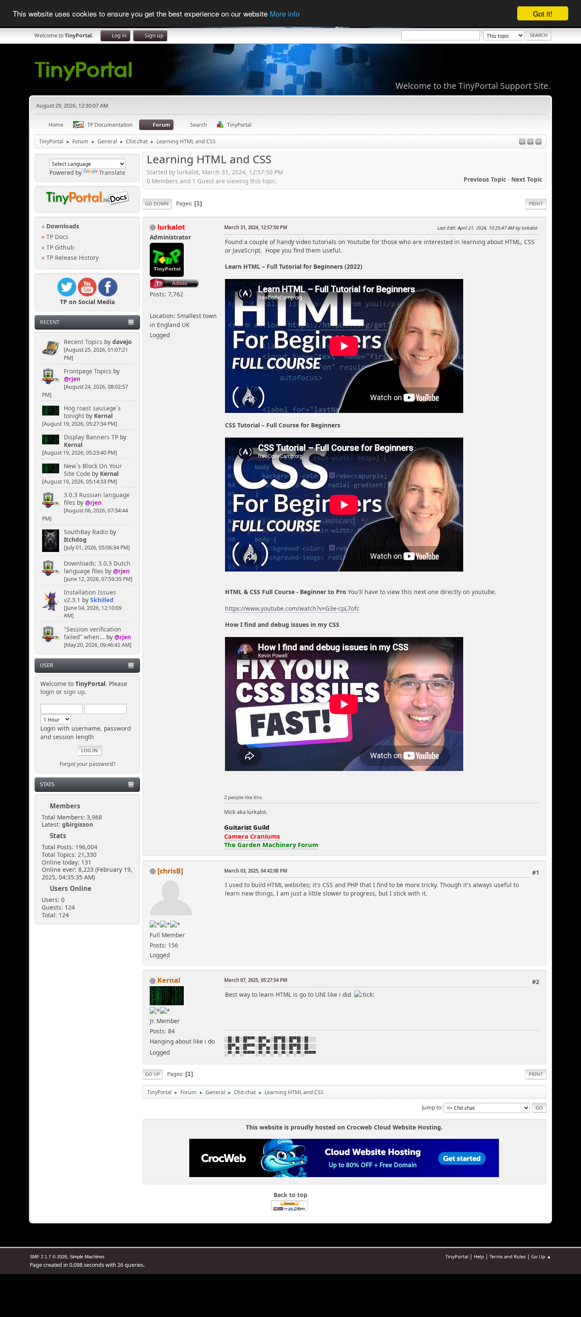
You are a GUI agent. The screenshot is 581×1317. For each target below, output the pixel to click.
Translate (112, 172)
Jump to (431, 1107)
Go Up (152, 1074)
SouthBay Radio (86, 532)
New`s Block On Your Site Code (93, 470)
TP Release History (72, 257)
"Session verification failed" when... (92, 633)
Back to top (290, 1195)
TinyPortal (456, 1256)
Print (536, 203)
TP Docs (56, 237)
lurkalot (171, 227)
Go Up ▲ (541, 1256)
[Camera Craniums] (153, 306)
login (47, 692)
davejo (122, 342)
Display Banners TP (91, 437)
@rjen (72, 379)
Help (479, 1256)
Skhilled (102, 600)
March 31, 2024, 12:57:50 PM (255, 227)
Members (65, 806)
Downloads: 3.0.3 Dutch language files (97, 567)
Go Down (157, 203)
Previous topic (485, 179)
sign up (74, 692)
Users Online (70, 888)
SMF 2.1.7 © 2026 (48, 1256)
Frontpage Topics (87, 371)
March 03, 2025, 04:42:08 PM (255, 871)
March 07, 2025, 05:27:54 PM (255, 980)
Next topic (526, 179)
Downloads (62, 226)
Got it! (543, 13)
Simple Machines (87, 1256)
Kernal (103, 416)
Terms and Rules (508, 1256)
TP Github (59, 247)
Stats (47, 784)
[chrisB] (170, 871)
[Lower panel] (530, 142)
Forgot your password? (87, 764)
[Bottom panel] (538, 142)
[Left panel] (522, 142)
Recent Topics (83, 342)
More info (284, 14)
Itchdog (75, 539)
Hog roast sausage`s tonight (92, 412)
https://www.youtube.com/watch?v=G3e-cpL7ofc (292, 608)
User (46, 665)
